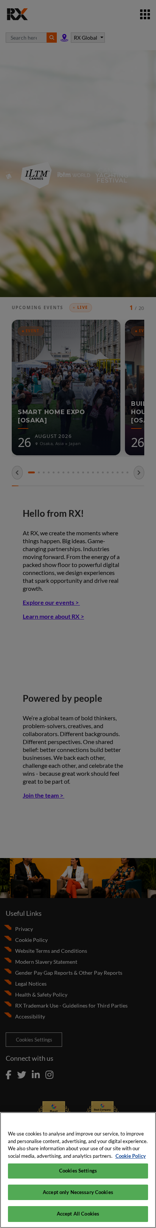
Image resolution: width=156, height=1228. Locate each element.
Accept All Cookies (78, 1214)
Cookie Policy (130, 1156)
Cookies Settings (78, 1171)
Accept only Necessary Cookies (78, 1192)
